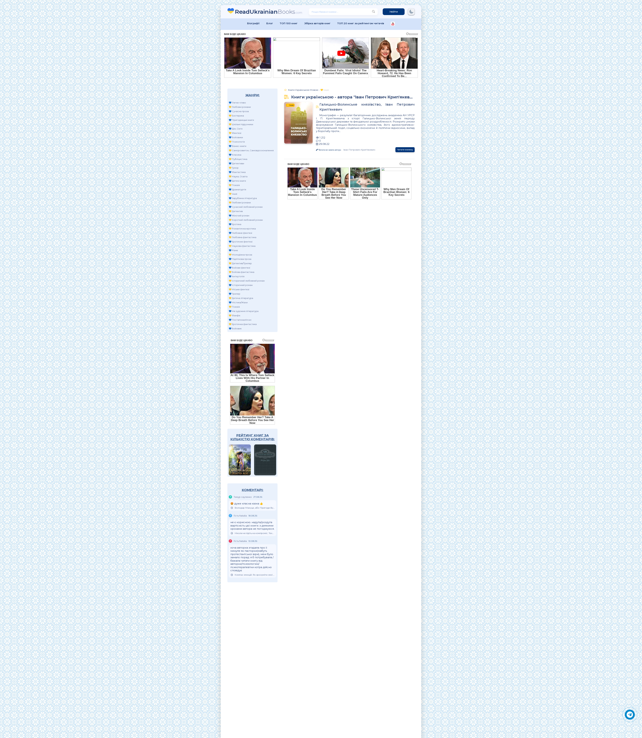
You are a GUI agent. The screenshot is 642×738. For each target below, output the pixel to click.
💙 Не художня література (243, 311)
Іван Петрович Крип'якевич (359, 149)
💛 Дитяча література (241, 298)
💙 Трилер (234, 293)
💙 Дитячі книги (237, 180)
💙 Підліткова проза (240, 259)
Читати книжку (405, 149)
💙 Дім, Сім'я (235, 128)
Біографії (253, 23)
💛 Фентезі (235, 133)
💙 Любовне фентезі (240, 233)
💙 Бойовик (235, 328)
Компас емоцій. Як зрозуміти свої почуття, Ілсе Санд (255, 575)
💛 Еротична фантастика (243, 324)
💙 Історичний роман (241, 285)
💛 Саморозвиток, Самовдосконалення (251, 150)
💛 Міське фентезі (239, 289)
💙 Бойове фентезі (239, 267)
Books (268, 11)
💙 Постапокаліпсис (240, 319)
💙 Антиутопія (236, 276)
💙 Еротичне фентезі (240, 241)
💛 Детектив (236, 211)
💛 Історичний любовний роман (247, 280)
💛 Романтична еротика (242, 228)
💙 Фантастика (237, 172)
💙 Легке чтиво (237, 102)
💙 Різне (233, 250)
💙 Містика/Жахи (238, 302)
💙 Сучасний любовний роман (246, 207)
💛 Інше (233, 193)
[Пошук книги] (373, 11)
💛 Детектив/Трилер (240, 263)
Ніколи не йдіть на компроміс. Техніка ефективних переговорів (255, 533)
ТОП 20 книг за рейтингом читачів (360, 23)
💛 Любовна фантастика (242, 237)
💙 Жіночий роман (239, 215)
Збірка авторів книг (317, 23)
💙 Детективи (236, 163)
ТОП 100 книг (289, 23)
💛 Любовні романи (240, 107)
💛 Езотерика (236, 115)
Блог (269, 23)
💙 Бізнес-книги (237, 146)
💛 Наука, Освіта (238, 176)
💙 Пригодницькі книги (241, 120)
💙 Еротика (235, 224)
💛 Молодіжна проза (240, 254)
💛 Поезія (234, 185)
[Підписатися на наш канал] (392, 24)
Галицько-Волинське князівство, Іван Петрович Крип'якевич (367, 106)
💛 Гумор (234, 167)
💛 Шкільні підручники (241, 124)
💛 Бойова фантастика (241, 272)
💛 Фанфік (234, 315)
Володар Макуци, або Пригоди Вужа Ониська (255, 508)
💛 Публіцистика (238, 159)
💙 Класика (235, 154)
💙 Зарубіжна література (243, 198)
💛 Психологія (237, 141)
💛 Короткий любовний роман (246, 220)
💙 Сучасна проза (239, 111)
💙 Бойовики (236, 137)
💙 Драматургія (237, 189)
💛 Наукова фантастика (242, 246)
